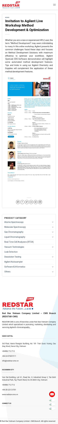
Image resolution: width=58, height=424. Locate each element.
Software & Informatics (14, 267)
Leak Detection (11, 252)
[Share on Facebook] (22, 202)
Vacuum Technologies (14, 247)
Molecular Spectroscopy (15, 227)
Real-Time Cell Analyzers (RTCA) (19, 242)
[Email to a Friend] (31, 202)
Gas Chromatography (13, 232)
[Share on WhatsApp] (18, 202)
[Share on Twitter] (27, 202)
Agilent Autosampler (13, 262)
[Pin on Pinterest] (36, 202)
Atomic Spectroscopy (14, 222)
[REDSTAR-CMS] (11, 4)
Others (7, 272)
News (7, 17)
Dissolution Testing (12, 257)
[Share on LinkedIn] (40, 202)
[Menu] (54, 5)
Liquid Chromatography (14, 237)
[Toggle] (53, 222)
